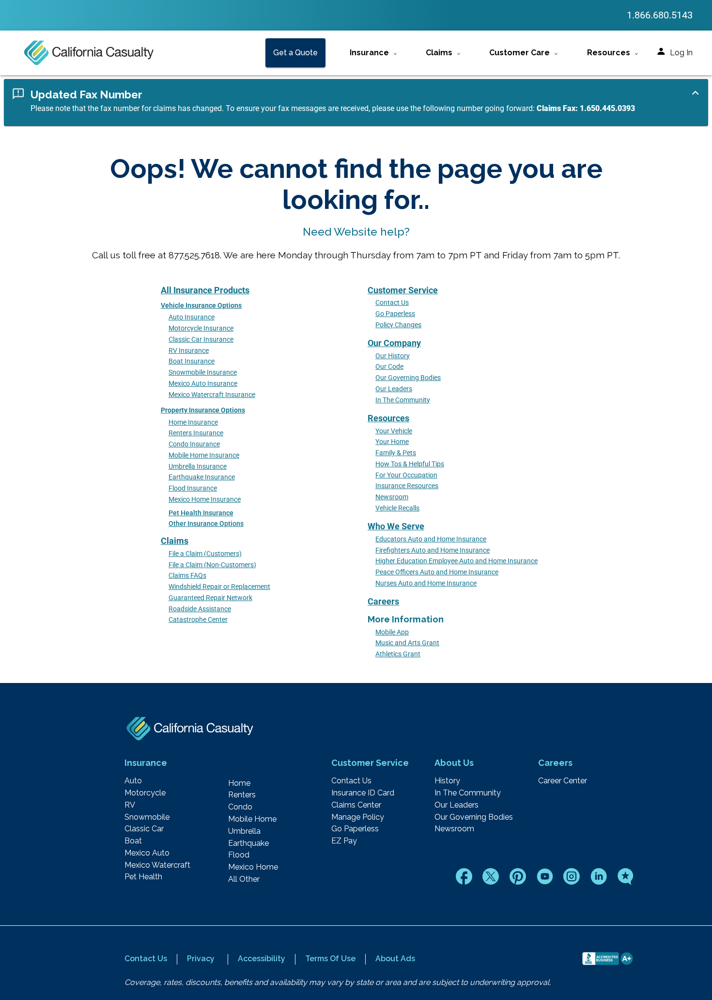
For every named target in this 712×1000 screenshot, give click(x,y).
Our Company (394, 343)
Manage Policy (357, 817)
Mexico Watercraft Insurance (212, 395)
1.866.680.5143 (660, 15)
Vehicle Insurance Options (201, 306)
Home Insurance (193, 422)
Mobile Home (252, 819)
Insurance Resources (406, 486)
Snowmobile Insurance (203, 372)
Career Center (562, 781)
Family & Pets (395, 453)
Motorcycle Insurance (201, 328)
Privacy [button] (201, 958)
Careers (383, 601)
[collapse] (695, 93)
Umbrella (244, 831)
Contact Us (392, 303)
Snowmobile (147, 817)
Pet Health (143, 877)
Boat (133, 841)
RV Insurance (189, 351)
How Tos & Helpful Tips (409, 464)
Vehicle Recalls (397, 508)
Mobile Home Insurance (204, 455)
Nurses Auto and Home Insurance (426, 583)
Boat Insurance (192, 361)
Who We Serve (396, 526)
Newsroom (391, 497)
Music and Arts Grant (407, 643)
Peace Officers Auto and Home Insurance (436, 572)
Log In (681, 52)
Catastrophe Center (198, 620)
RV (129, 805)
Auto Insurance (192, 317)
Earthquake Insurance (202, 477)
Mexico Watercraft (157, 865)
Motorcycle (145, 793)
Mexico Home (253, 867)
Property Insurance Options (203, 410)
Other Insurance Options (206, 524)
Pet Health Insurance (201, 513)
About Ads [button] (395, 958)
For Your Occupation (406, 475)
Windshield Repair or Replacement (219, 587)
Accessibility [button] (261, 958)
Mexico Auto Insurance (203, 384)
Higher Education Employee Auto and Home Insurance (456, 561)
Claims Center (356, 805)
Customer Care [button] (519, 52)
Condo (240, 807)
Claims (174, 541)
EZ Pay (344, 841)
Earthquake (248, 843)
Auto (133, 781)
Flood (238, 855)
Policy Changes (398, 325)
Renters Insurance (196, 433)
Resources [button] (608, 52)
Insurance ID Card (362, 793)
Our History (392, 356)
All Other (244, 879)
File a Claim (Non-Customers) (212, 565)
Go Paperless (395, 314)
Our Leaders (393, 389)
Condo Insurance (194, 444)
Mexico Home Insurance (205, 499)
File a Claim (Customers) (205, 554)
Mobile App (392, 632)
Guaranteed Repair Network (210, 598)
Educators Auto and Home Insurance (430, 539)
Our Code (389, 367)
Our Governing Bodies (408, 378)
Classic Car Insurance (201, 339)
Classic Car (144, 829)
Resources (388, 418)
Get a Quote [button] (295, 52)
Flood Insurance (193, 488)
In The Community (402, 400)
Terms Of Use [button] (330, 958)
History (447, 781)
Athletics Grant (397, 654)
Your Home (392, 442)
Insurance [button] (369, 52)
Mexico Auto (147, 853)
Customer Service (403, 290)
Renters (242, 795)
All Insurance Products (205, 290)
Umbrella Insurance (198, 466)
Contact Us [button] (145, 958)
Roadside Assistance (200, 609)
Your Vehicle (393, 431)
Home (239, 783)
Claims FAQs (187, 575)
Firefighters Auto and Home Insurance (432, 550)
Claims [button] (439, 52)
